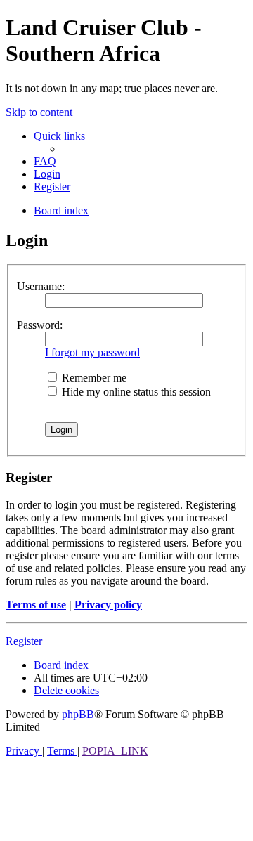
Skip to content (39, 112)
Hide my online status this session (135, 392)
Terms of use (36, 605)
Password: (40, 325)
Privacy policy (108, 605)
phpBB (78, 714)
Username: (41, 286)
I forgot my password (92, 352)
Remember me (92, 378)
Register (24, 641)
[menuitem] (45, 161)
